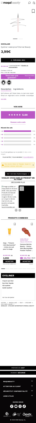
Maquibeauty (8, 381)
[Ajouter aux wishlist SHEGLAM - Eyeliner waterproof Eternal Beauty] (33, 11)
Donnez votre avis (18, 122)
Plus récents (28, 157)
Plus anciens (17, 157)
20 (30, 242)
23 (25, 242)
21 (28, 242)
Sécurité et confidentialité (15, 391)
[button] (9, 197)
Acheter (9, 261)
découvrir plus (18, 182)
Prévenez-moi (19, 60)
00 (21, 242)
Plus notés (7, 157)
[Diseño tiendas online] (28, 414)
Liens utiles (8, 396)
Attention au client (12, 386)
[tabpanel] (18, 22)
